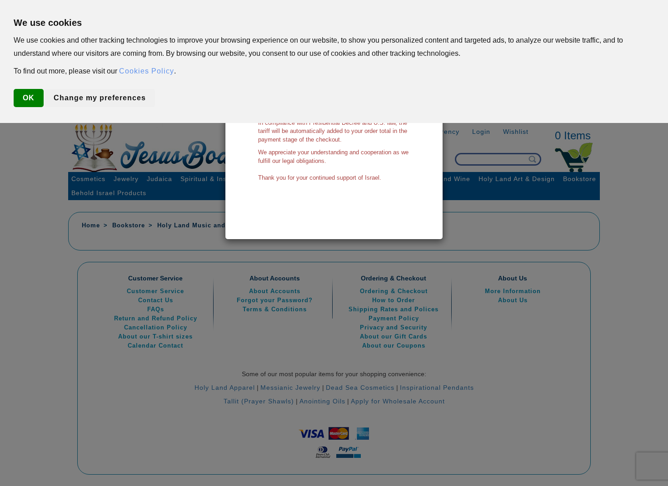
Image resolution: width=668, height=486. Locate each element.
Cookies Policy (146, 71)
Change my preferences (100, 98)
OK (29, 98)
